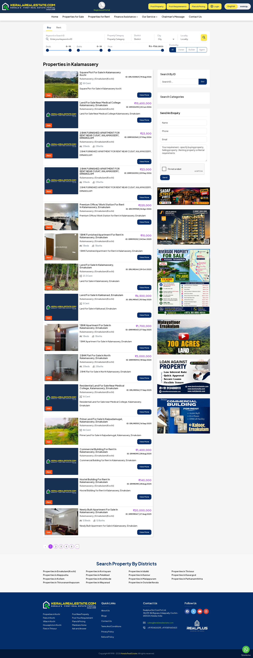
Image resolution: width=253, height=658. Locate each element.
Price (110, 46)
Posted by (173, 45)
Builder (192, 50)
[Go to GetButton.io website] (246, 655)
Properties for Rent (99, 16)
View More (144, 95)
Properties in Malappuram (142, 578)
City (159, 36)
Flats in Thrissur (50, 628)
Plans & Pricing (198, 6)
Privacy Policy (107, 631)
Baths (79, 46)
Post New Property (80, 614)
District (137, 35)
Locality (184, 36)
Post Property (157, 6)
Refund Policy (107, 637)
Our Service (149, 16)
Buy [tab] (49, 27)
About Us (105, 610)
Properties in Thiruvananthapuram (61, 582)
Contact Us (195, 16)
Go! (203, 81)
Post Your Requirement (82, 618)
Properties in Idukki (139, 571)
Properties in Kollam (53, 578)
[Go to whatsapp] (246, 649)
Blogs (104, 616)
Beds (48, 46)
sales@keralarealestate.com (160, 623)
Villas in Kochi (49, 621)
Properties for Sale (73, 16)
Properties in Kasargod (184, 575)
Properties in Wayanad (98, 582)
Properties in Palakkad (98, 575)
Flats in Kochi (49, 618)
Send (165, 177)
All (173, 50)
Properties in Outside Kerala (144, 582)
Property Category (115, 35)
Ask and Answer (79, 628)
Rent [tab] (58, 27)
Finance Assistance (125, 16)
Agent (202, 50)
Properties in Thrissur (183, 571)
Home (54, 16)
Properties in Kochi (51, 614)
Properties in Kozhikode (98, 578)
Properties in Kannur (139, 575)
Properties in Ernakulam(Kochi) (59, 571)
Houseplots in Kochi (52, 625)
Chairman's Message (173, 16)
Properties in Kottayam (98, 571)
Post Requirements (178, 6)
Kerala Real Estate (129, 653)
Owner (181, 50)
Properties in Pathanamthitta (187, 578)
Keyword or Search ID (55, 36)
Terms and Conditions (111, 626)
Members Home (79, 625)
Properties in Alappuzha (55, 575)
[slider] (47, 50)
